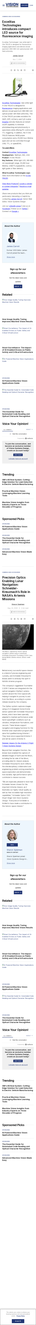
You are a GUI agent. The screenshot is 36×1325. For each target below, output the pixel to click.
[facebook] (11, 70)
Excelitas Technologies (18, 152)
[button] (3, 5)
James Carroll (18, 56)
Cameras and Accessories (11, 16)
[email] (25, 70)
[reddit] (21, 70)
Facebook (6, 209)
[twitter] (18, 70)
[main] (18, 1317)
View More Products (10, 184)
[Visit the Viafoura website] (29, 438)
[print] (33, 70)
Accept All (18, 1321)
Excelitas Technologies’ (11, 103)
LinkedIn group (15, 206)
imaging (5, 122)
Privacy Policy (21, 1316)
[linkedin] (15, 70)
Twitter (25, 209)
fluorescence (7, 108)
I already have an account (18, 459)
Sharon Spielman (18, 604)
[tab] (7, 429)
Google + (15, 211)
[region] (18, 434)
